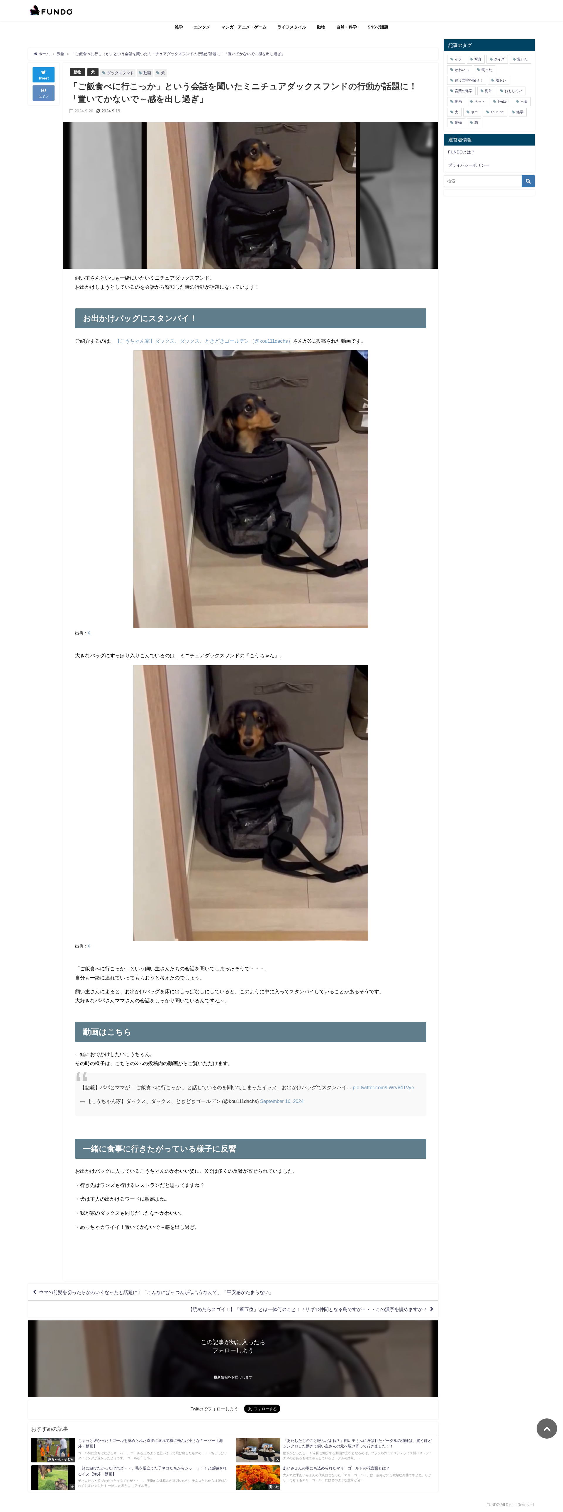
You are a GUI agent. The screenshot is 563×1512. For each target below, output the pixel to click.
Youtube (497, 112)
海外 (488, 91)
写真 (477, 59)
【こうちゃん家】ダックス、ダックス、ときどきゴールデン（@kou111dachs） (204, 340)
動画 (147, 73)
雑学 (179, 27)
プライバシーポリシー (468, 165)
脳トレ (501, 80)
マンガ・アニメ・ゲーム (244, 27)
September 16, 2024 (281, 1101)
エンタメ (202, 27)
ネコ (474, 112)
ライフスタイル (291, 27)
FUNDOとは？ (461, 152)
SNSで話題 (378, 27)
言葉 (524, 101)
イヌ (458, 59)
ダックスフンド (120, 73)
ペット (479, 101)
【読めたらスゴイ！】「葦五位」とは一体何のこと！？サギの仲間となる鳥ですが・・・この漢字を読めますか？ (307, 1309)
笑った (486, 70)
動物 (321, 27)
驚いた (522, 59)
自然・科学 (346, 27)
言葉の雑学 (463, 91)
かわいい (462, 70)
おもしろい (513, 91)
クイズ (499, 59)
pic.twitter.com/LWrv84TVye (383, 1087)
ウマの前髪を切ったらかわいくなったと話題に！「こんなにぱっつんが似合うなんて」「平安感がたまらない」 (156, 1292)
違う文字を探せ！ (469, 80)
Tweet (43, 78)
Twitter (503, 101)
